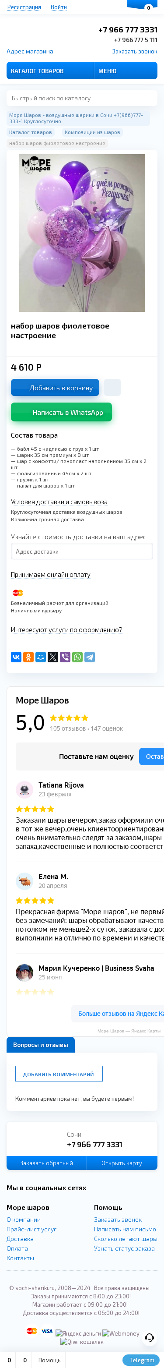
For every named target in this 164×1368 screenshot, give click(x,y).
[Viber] (65, 657)
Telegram (141, 1360)
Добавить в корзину (61, 387)
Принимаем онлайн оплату (51, 574)
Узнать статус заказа (124, 1248)
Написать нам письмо (125, 1229)
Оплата (17, 1248)
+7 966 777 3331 (127, 29)
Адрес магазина (30, 51)
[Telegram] (89, 657)
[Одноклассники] (28, 657)
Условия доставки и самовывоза (59, 501)
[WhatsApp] (77, 657)
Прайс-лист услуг (31, 1229)
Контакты (20, 1258)
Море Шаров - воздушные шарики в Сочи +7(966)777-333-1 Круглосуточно (76, 118)
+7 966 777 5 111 (135, 39)
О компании (24, 1219)
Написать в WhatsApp (68, 412)
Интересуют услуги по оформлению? (66, 629)
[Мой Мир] (40, 657)
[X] (53, 657)
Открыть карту (121, 1163)
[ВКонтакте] (16, 657)
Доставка (20, 1238)
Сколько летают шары (125, 1238)
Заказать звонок (134, 51)
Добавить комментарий (58, 1074)
